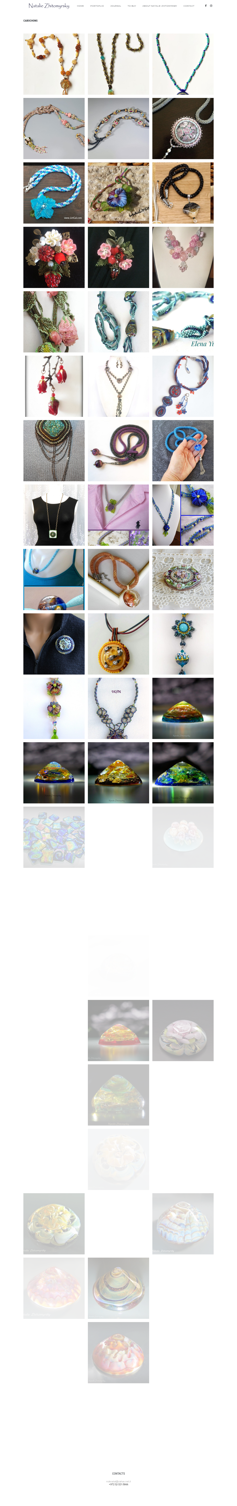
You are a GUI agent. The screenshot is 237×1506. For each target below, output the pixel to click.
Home (80, 6)
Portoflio (97, 6)
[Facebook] (205, 5)
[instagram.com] (211, 5)
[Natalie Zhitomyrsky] (49, 6)
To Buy (132, 6)
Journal (115, 6)
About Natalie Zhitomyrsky (160, 6)
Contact (188, 6)
